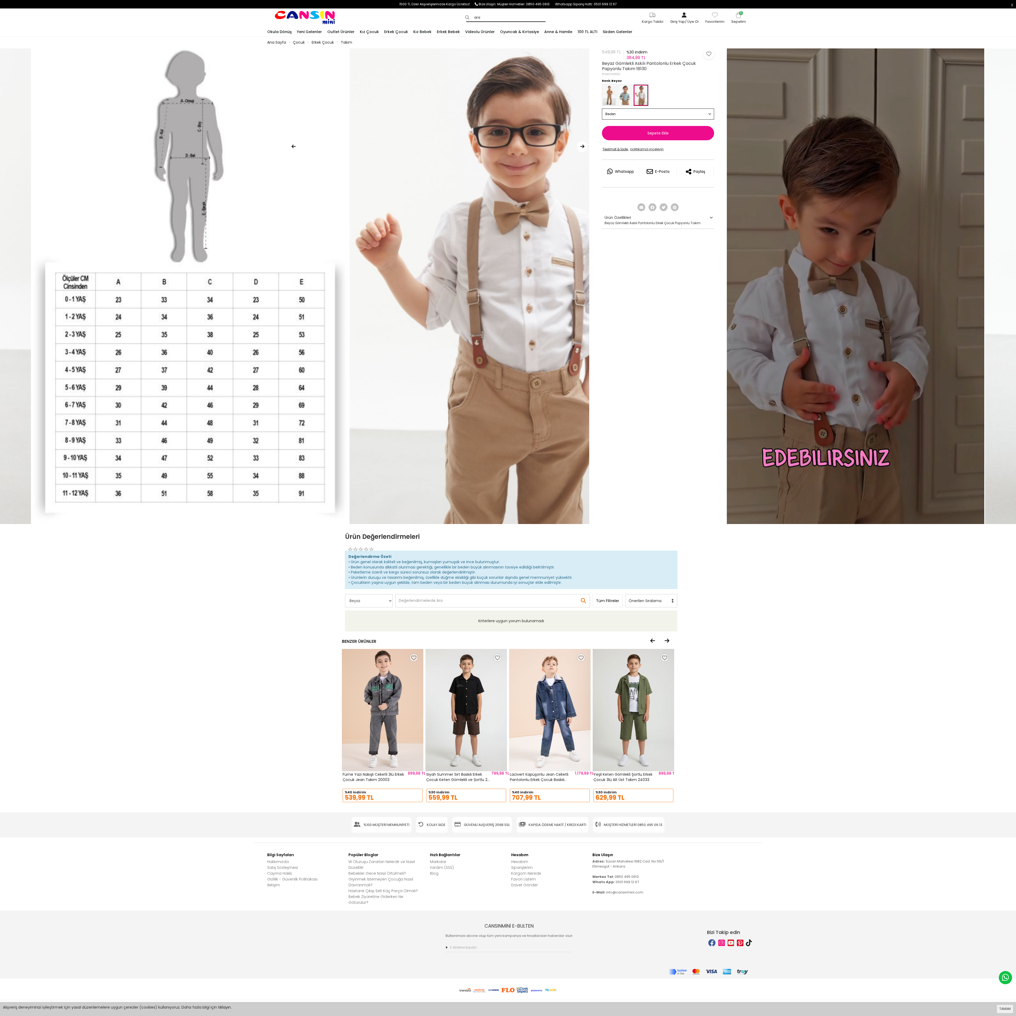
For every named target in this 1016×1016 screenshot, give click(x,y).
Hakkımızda (278, 861)
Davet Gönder (524, 885)
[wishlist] (414, 657)
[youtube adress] (731, 943)
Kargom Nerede (526, 873)
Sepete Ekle (658, 133)
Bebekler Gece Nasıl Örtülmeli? (377, 873)
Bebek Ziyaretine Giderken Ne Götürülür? (375, 899)
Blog (434, 873)
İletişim (273, 885)
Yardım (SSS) (442, 867)
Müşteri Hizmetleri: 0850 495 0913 (526, 4)
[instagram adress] (721, 943)
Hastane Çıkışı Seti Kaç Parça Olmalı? (383, 890)
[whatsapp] (1005, 977)
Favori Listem (523, 879)
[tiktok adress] (749, 943)
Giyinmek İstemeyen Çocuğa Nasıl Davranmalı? (380, 882)
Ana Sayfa (276, 42)
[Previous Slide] (294, 146)
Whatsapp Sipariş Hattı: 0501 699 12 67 (586, 4)
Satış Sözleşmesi (282, 867)
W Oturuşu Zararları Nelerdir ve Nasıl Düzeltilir (381, 864)
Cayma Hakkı (279, 873)
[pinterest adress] (740, 943)
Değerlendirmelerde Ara (420, 598)
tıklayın (224, 1007)
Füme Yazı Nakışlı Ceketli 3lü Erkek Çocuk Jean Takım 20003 (373, 777)
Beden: (610, 114)
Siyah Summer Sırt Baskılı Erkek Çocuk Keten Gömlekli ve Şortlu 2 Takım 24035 (456, 779)
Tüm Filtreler (607, 600)
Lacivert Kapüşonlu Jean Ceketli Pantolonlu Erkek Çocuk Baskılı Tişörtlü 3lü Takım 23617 (539, 779)
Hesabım (519, 861)
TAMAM (1005, 1008)
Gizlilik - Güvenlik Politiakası (292, 879)
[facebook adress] (712, 943)
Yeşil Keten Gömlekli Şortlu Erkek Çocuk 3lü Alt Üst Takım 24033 (622, 777)
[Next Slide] (582, 146)
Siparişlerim (522, 867)
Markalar (438, 861)
